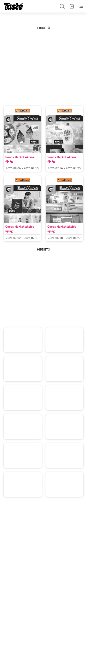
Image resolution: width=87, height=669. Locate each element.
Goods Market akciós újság (19, 159)
